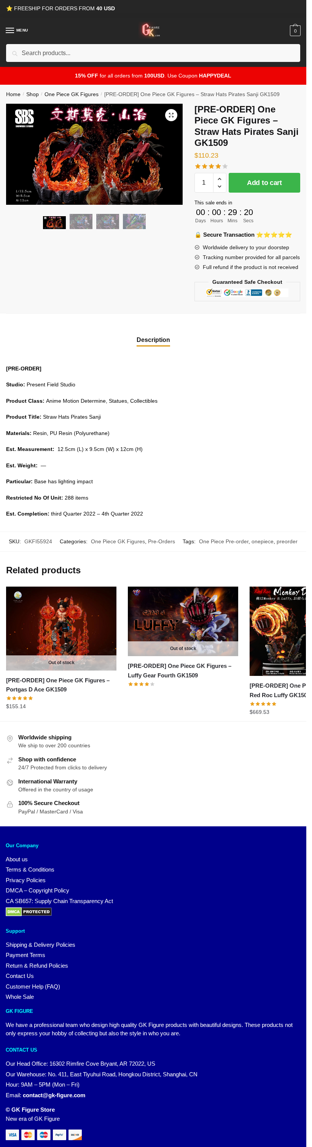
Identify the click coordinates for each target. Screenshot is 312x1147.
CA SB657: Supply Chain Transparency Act (59, 901)
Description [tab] (153, 340)
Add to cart (264, 183)
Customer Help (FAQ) (33, 986)
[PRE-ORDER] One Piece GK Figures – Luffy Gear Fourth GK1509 (179, 670)
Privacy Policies (26, 880)
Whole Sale (20, 997)
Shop (32, 94)
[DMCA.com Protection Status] (29, 914)
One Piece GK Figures (72, 94)
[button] (171, 115)
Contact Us (20, 976)
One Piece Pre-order (223, 541)
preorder (287, 541)
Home (13, 94)
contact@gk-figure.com (54, 1095)
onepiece (263, 541)
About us (17, 859)
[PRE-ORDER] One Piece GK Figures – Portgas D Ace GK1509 (58, 685)
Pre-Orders (161, 541)
